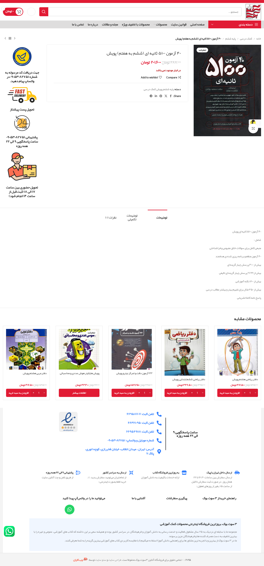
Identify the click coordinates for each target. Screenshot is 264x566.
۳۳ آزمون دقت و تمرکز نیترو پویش (134, 373)
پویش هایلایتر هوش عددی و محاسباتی (79, 373)
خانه (258, 38)
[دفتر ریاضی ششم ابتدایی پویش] (185, 352)
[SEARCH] (43, 11)
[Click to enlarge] (253, 128)
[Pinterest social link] (160, 96)
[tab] (157, 216)
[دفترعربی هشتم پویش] (26, 349)
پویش (159, 89)
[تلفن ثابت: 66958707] (159, 414)
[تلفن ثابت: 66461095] (159, 423)
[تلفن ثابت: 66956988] (159, 431)
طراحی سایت (114, 559)
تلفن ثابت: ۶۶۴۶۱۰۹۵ (141, 423)
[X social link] (165, 96)
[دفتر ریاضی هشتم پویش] (237, 352)
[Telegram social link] (151, 96)
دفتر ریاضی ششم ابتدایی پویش (188, 379)
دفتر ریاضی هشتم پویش (245, 379)
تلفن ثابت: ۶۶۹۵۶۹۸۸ (140, 431)
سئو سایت (100, 559)
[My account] (31, 12)
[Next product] (5, 38)
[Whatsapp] (69, 509)
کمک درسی (246, 38)
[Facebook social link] (170, 96)
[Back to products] (10, 38)
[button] (237, 393)
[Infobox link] (22, 65)
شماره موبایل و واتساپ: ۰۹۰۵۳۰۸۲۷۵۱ (131, 440)
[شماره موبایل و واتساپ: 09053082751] (159, 440)
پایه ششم (230, 38)
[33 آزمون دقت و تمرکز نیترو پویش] (132, 349)
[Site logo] (253, 12)
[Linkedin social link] (156, 96)
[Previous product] (14, 38)
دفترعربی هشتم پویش (35, 373)
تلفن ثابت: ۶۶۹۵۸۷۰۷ (140, 414)
